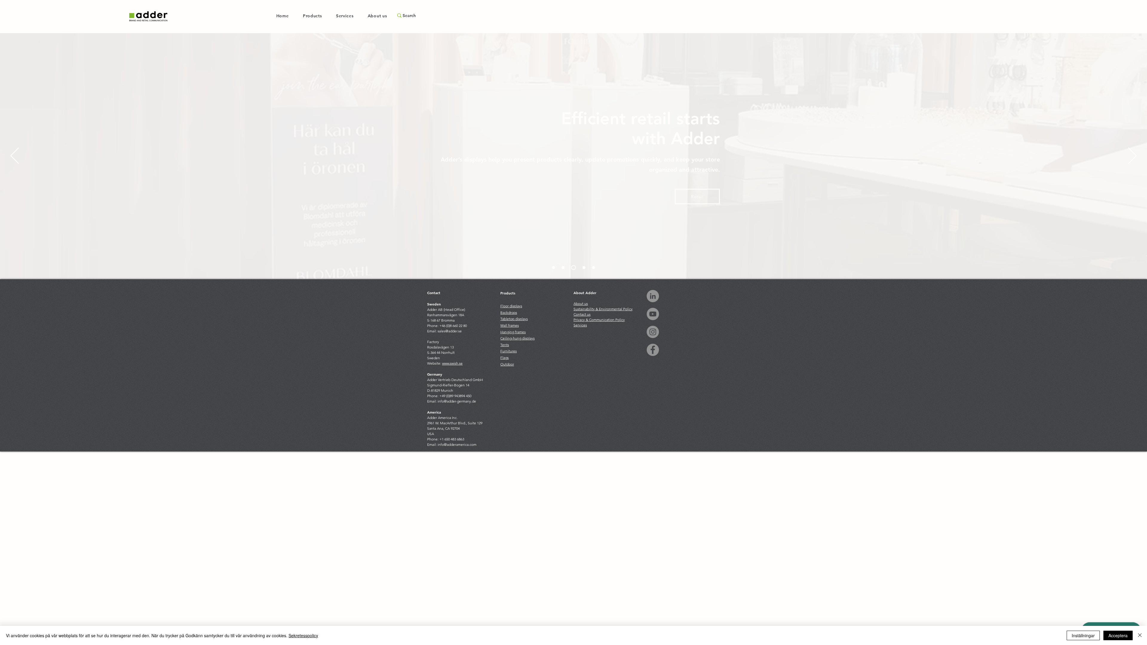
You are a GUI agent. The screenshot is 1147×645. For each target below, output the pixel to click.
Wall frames (509, 325)
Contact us (582, 314)
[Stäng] (1139, 635)
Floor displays (511, 306)
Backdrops (508, 312)
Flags (504, 357)
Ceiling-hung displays (517, 338)
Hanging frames (513, 332)
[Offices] (583, 267)
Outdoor (507, 364)
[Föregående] (14, 156)
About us (581, 303)
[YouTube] (653, 314)
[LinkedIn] (653, 296)
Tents (504, 345)
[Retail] (573, 267)
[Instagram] (653, 332)
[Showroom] (563, 267)
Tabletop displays (514, 319)
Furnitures (508, 351)
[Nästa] (1132, 156)
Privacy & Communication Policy (599, 319)
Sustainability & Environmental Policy (603, 309)
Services (580, 325)
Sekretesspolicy (303, 635)
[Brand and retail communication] (553, 267)
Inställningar (1083, 635)
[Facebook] (653, 350)
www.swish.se (452, 363)
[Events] (593, 267)
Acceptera (1118, 635)
